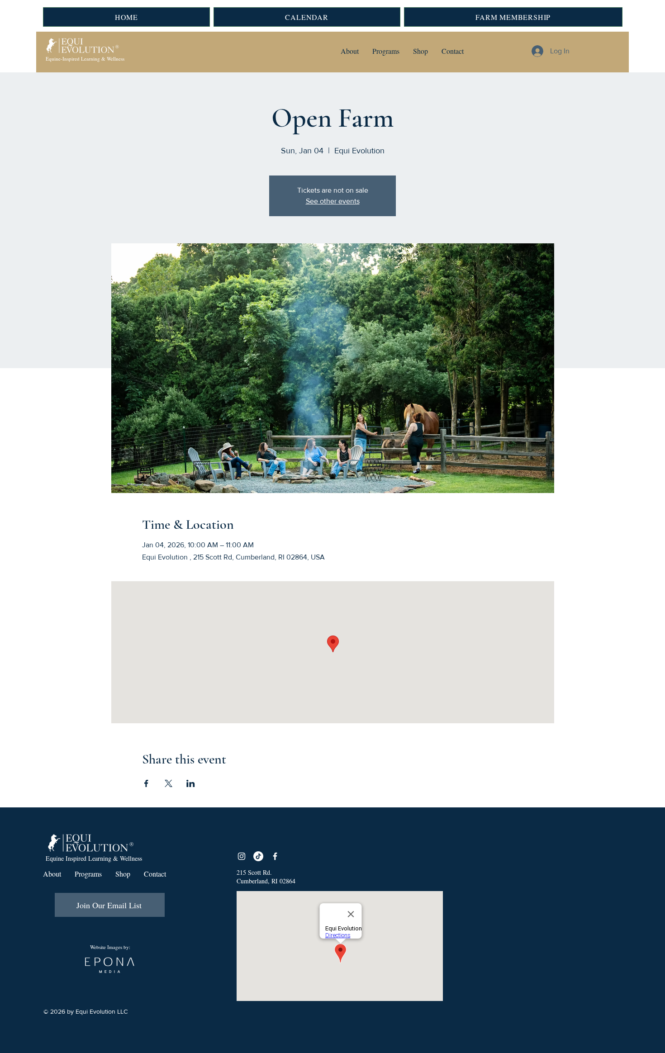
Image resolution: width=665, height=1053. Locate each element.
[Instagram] (242, 856)
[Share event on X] (168, 783)
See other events (333, 201)
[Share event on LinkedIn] (190, 783)
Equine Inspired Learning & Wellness (94, 858)
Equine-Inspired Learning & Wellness (85, 58)
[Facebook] (275, 856)
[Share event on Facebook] (146, 783)
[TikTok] (258, 856)
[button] (350, 51)
